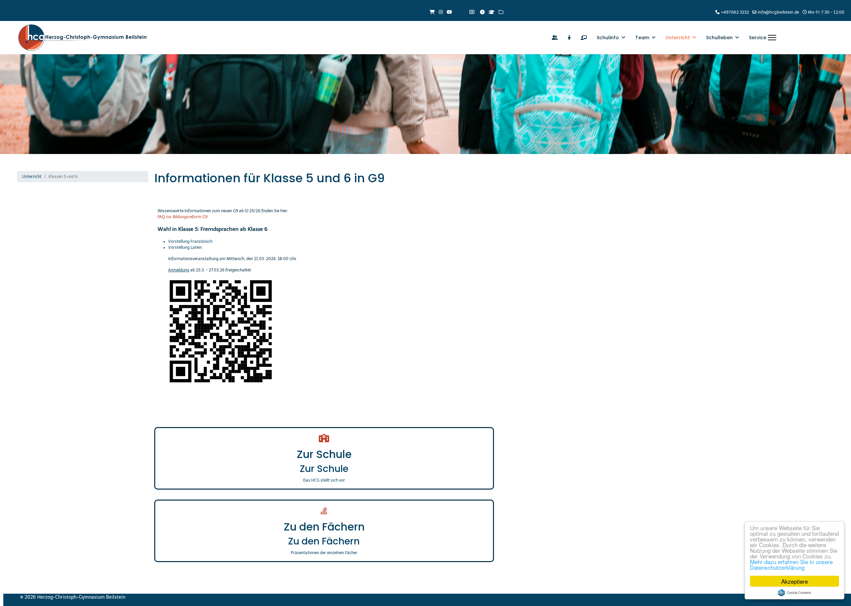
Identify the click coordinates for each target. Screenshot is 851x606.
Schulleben (719, 37)
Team (642, 37)
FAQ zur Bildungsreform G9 (182, 217)
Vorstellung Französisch (190, 241)
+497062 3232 (735, 12)
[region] (425, 104)
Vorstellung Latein (185, 247)
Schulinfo (608, 37)
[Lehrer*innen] (584, 37)
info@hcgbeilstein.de (778, 12)
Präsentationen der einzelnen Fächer (324, 552)
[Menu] (772, 37)
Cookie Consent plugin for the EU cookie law (794, 592)
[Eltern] (555, 37)
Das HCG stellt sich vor (324, 480)
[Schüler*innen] (569, 37)
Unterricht (678, 37)
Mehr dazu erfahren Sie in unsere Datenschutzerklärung (791, 564)
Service (757, 37)
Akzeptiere (794, 581)
